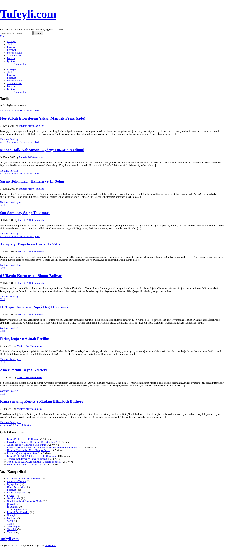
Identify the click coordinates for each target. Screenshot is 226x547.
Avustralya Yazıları (16, 481)
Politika (11, 58)
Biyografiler (13, 484)
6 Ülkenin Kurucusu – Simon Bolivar (31, 275)
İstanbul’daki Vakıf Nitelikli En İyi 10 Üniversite (31, 456)
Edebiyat (11, 50)
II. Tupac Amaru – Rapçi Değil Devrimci (34, 307)
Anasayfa (11, 41)
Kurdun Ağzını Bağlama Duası (22, 453)
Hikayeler (12, 504)
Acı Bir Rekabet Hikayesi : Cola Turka (26, 444)
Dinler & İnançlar (16, 487)
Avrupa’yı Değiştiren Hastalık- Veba (30, 244)
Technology (13, 526)
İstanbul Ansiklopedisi (18, 512)
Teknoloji (12, 529)
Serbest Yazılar (14, 52)
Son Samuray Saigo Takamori (25, 212)
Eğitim (10, 495)
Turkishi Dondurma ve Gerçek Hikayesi (27, 459)
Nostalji (11, 515)
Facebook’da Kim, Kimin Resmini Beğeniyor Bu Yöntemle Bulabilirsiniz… (45, 447)
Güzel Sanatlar (14, 55)
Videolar (11, 532)
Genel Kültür (13, 498)
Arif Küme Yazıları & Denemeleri (17, 110)
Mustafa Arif (25, 126)
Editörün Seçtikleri (16, 492)
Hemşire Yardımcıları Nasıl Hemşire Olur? (28, 450)
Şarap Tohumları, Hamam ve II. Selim (32, 181)
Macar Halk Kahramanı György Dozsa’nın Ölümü (42, 150)
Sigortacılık (20, 64)
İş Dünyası (12, 61)
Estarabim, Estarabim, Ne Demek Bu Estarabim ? (32, 442)
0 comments (38, 126)
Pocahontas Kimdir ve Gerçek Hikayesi (26, 464)
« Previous (5, 425)
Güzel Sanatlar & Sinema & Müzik (24, 501)
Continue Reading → (10, 139)
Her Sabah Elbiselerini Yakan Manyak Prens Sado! (42, 118)
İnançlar (11, 47)
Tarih (9, 44)
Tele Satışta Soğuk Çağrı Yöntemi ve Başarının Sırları (34, 461)
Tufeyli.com (28, 14)
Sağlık (10, 521)
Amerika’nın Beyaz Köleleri (23, 370)
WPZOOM (50, 545)
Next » (27, 425)
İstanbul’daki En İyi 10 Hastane (23, 439)
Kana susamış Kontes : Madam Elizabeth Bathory (42, 401)
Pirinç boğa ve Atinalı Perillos (25, 338)
